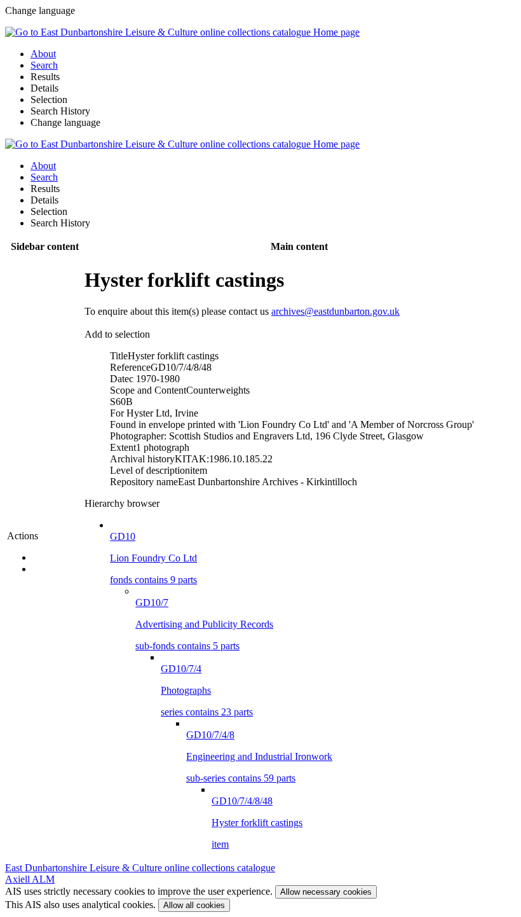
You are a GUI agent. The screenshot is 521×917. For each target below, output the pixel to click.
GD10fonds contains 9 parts (153, 558)
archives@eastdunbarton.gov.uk (335, 311)
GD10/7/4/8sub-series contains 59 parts (259, 756)
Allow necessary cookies (326, 892)
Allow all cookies (194, 905)
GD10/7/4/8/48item (257, 823)
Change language (65, 122)
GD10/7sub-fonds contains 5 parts (204, 624)
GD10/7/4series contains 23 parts (207, 690)
